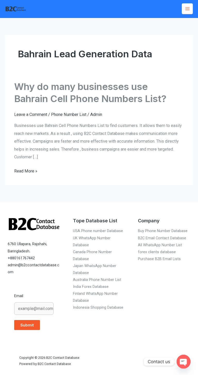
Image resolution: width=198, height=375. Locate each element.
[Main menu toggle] (187, 8)
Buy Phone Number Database (162, 230)
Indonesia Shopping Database (98, 307)
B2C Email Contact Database (162, 238)
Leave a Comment (30, 114)
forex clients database (157, 252)
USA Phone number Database (98, 230)
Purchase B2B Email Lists (159, 259)
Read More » (25, 170)
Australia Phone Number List (97, 279)
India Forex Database (91, 286)
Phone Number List (68, 114)
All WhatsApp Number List (160, 245)
